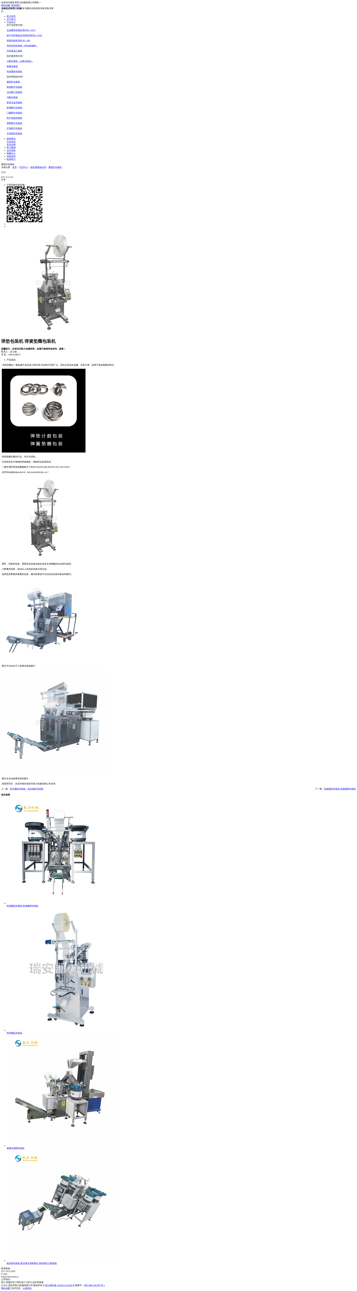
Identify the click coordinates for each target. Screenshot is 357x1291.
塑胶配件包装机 (14, 123)
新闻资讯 (11, 138)
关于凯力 (11, 19)
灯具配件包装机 (14, 128)
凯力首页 (11, 16)
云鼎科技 (27, 1288)
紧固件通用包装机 (16, 1148)
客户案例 (11, 147)
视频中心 (11, 153)
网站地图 (5, 5)
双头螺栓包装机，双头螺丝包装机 (27, 789)
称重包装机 (12, 66)
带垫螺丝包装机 (14, 1033)
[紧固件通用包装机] (62, 1145)
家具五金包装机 (14, 102)
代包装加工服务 (14, 51)
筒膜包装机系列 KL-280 (18, 40)
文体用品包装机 (14, 133)
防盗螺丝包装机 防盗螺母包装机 (340, 789)
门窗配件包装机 (14, 113)
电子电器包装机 (14, 118)
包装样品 (11, 156)
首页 (14, 167)
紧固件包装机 (13, 82)
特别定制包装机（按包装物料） (22, 46)
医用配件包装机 (14, 108)
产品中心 (11, 22)
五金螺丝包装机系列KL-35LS (21, 30)
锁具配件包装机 (14, 87)
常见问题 (11, 144)
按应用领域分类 (38, 167)
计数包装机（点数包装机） (20, 61)
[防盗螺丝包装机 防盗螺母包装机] (59, 903)
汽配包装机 (12, 97)
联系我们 (16, 5)
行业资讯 (11, 141)
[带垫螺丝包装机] (68, 1030)
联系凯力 (11, 159)
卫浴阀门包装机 (14, 92)
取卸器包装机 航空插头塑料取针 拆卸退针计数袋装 (32, 1263)
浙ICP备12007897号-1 (94, 1285)
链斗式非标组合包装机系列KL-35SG (24, 35)
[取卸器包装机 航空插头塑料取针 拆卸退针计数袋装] (62, 1260)
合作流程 (11, 150)
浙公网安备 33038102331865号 (60, 1285)
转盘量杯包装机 (14, 71)
